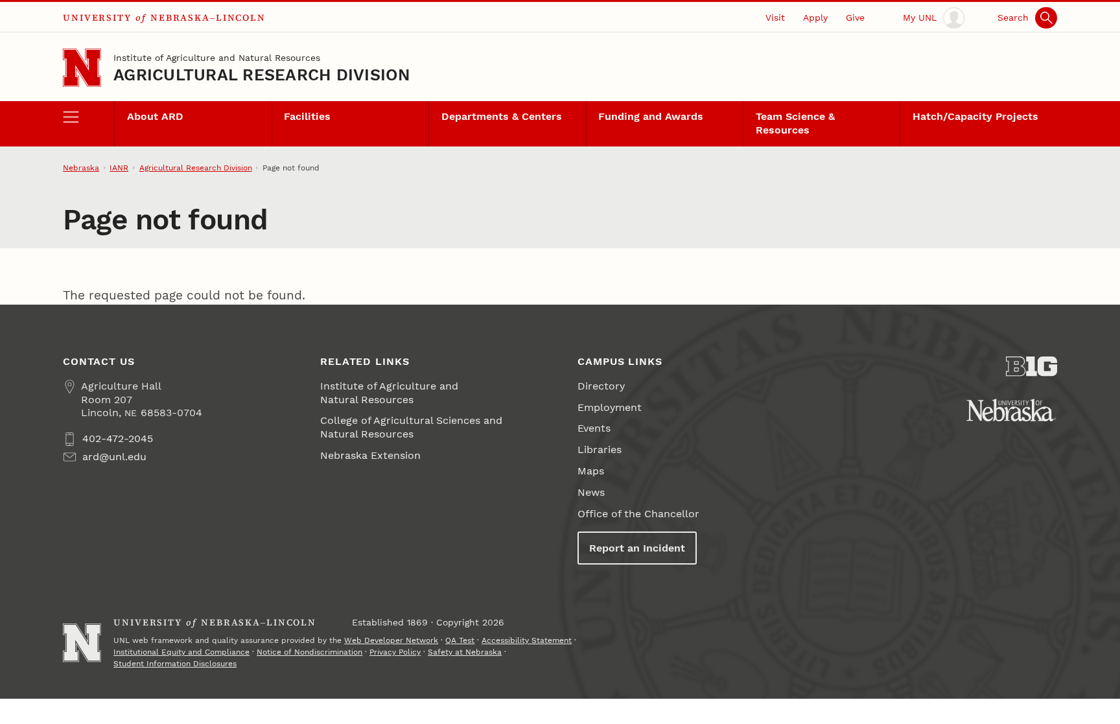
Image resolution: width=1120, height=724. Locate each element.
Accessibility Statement (527, 640)
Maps (591, 471)
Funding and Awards (650, 116)
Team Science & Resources (795, 123)
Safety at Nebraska (465, 652)
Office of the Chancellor (638, 514)
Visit (775, 17)
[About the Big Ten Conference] (1031, 366)
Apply (815, 17)
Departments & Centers (501, 116)
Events (594, 428)
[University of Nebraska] (1011, 410)
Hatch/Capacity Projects (975, 116)
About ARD (155, 116)
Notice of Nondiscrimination (309, 652)
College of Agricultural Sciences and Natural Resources (411, 427)
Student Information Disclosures (175, 663)
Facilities (307, 116)
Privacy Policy (395, 652)
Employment (610, 407)
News (591, 492)
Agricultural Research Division (261, 74)
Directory (601, 386)
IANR (119, 167)
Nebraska (81, 167)
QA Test (459, 640)
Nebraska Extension (370, 455)
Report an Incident (637, 548)
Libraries (600, 449)
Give (855, 17)
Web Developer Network (391, 640)
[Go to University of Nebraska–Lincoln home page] (82, 68)
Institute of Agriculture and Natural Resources (216, 58)
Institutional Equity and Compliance (181, 652)
